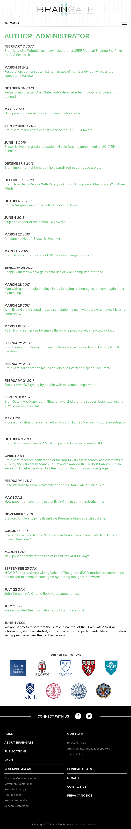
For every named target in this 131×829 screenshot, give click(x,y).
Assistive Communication (20, 778)
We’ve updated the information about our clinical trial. (44, 610)
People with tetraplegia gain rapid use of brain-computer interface (53, 272)
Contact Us (12, 23)
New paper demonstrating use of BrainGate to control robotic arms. (54, 502)
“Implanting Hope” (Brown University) (32, 239)
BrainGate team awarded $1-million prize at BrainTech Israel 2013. (53, 443)
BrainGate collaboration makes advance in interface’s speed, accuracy (57, 368)
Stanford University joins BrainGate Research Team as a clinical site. (55, 518)
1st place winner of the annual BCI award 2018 (39, 222)
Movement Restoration (18, 784)
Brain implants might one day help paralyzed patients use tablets (52, 168)
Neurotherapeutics (15, 800)
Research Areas (17, 769)
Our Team (75, 734)
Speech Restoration (16, 806)
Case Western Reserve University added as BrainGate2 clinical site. (54, 485)
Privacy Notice (79, 795)
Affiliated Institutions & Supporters (88, 748)
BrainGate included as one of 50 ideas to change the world (48, 255)
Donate (73, 778)
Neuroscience (13, 795)
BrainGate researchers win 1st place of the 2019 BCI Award (48, 130)
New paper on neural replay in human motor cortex (42, 113)
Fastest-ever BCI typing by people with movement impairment (50, 385)
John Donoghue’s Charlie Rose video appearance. (41, 594)
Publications (15, 751)
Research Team (76, 743)
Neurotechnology (15, 789)
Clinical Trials (79, 769)
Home (8, 734)
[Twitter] (89, 716)
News (8, 760)
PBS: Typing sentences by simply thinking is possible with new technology (59, 330)
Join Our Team (76, 754)
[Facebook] (78, 716)
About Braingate (18, 742)
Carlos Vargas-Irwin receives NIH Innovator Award (41, 205)
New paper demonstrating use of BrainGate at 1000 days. (47, 556)
